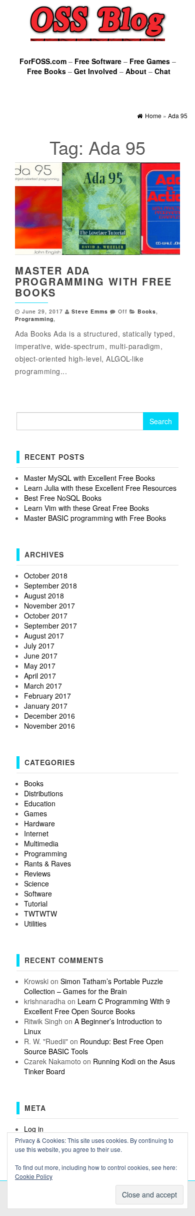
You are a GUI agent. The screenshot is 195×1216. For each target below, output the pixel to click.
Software (38, 893)
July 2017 (39, 646)
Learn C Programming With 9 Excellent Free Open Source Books (97, 1006)
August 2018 (44, 595)
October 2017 (46, 616)
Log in (34, 1129)
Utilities (35, 924)
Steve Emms (90, 311)
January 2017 (46, 706)
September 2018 (50, 585)
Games (35, 813)
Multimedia (41, 843)
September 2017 (50, 626)
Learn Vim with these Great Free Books (86, 508)
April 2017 (40, 676)
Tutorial (36, 903)
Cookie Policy (33, 1176)
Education (40, 803)
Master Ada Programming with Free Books (93, 281)
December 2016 (49, 716)
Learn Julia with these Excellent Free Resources (100, 488)
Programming (34, 319)
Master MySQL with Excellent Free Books (89, 478)
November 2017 (49, 605)
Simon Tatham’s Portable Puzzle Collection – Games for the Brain (93, 986)
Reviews (37, 873)
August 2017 (44, 636)
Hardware (39, 823)
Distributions (43, 793)
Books (147, 311)
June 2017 (41, 656)
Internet (36, 833)
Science (36, 883)
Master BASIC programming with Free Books (95, 518)
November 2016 (49, 726)
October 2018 (46, 575)
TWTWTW (40, 913)
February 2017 (47, 696)
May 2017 (40, 666)
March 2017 (43, 686)
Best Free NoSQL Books (63, 498)
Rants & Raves (47, 863)
